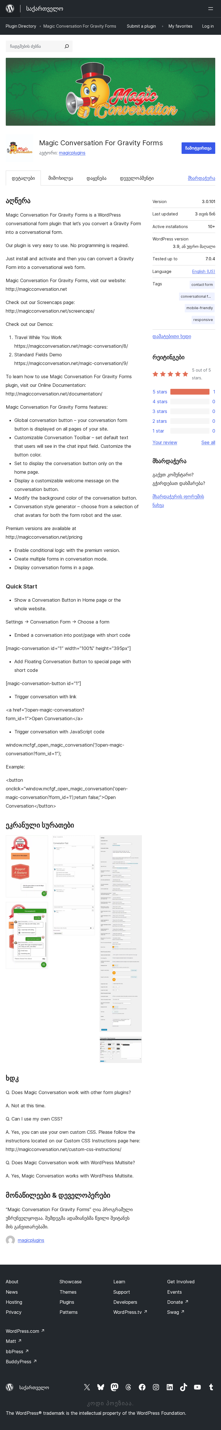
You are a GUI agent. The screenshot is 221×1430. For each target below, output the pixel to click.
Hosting (14, 1302)
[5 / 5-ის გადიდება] (134, 1044)
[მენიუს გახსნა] (212, 8)
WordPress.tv (130, 1312)
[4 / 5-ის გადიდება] (134, 843)
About (12, 1281)
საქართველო (34, 1387)
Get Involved (181, 1281)
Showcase (71, 1281)
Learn (119, 1281)
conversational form (198, 296)
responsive (203, 320)
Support (121, 1292)
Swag (176, 1312)
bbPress (17, 1351)
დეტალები (23, 178)
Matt (14, 1341)
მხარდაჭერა (201, 178)
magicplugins (72, 153)
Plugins (67, 1302)
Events (174, 1292)
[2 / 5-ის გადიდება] (40, 910)
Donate (178, 1302)
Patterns (69, 1312)
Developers (125, 1302)
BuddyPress (21, 1361)
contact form (202, 284)
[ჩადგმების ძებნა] (67, 46)
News (12, 1292)
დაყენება (96, 178)
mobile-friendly (199, 308)
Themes (68, 1292)
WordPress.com (25, 1331)
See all (208, 442)
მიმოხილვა (60, 178)
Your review (165, 442)
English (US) (203, 271)
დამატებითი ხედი (172, 336)
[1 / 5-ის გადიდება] (40, 843)
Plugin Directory (21, 26)
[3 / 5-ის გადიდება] (87, 843)
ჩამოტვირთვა (198, 148)
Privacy (14, 1312)
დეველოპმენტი (137, 178)
